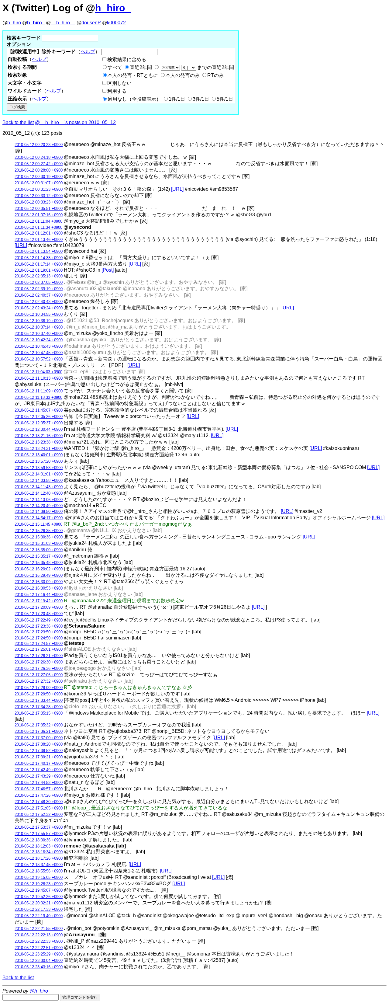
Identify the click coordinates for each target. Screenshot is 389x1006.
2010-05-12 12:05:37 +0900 (39, 423)
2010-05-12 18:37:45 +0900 (39, 864)
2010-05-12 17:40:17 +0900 (39, 763)
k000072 (116, 22)
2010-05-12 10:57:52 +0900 (39, 359)
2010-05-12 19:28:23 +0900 (39, 884)
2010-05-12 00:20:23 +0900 (39, 144)
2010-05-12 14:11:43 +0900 (39, 487)
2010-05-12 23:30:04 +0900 (39, 960)
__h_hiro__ (63, 22)
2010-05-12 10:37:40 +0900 (39, 333)
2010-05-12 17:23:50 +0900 (39, 632)
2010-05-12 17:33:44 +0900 (39, 700)
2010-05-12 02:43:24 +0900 (39, 308)
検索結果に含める (126, 59)
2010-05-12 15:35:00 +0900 (39, 550)
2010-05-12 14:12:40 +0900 (39, 493)
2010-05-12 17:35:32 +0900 (39, 725)
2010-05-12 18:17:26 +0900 (39, 858)
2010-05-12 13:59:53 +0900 (39, 467)
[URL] (177, 189)
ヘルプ (88, 51)
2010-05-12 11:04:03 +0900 (38, 372)
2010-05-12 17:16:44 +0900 (39, 594)
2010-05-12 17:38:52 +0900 (39, 750)
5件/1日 (225, 99)
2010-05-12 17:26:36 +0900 (39, 668)
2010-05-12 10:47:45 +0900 (39, 352)
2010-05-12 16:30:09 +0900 (39, 582)
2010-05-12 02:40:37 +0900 (39, 295)
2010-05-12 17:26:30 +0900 (39, 662)
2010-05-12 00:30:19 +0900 (39, 176)
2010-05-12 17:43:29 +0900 (39, 776)
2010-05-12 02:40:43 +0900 (39, 301)
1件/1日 (177, 99)
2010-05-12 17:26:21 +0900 (39, 655)
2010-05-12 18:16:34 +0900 (39, 852)
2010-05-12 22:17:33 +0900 (39, 909)
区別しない (119, 83)
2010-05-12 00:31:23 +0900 (39, 189)
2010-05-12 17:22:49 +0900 (39, 620)
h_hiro (14, 22)
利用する (117, 91)
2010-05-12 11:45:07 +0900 (39, 410)
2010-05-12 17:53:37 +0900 (39, 827)
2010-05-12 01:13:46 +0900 (39, 239)
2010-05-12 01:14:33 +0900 (39, 258)
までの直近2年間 (215, 67)
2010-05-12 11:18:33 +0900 (38, 397)
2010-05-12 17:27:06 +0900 (39, 675)
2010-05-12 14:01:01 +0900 (39, 474)
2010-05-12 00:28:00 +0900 (39, 170)
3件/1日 (201, 99)
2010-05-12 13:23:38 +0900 (39, 442)
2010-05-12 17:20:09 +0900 (39, 607)
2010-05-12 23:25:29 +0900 (39, 954)
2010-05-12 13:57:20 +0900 (39, 461)
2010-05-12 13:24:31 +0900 (39, 448)
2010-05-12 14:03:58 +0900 (39, 480)
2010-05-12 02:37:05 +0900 (39, 282)
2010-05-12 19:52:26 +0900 (39, 896)
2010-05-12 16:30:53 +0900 (39, 588)
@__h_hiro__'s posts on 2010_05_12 (75, 122)
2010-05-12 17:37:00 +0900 (39, 738)
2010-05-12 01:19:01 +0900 (39, 270)
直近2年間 (141, 67)
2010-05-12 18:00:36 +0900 (39, 840)
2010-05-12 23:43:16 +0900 (39, 967)
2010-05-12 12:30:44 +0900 (39, 429)
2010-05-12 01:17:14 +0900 (39, 264)
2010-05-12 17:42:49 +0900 (39, 770)
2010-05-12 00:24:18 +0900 (39, 157)
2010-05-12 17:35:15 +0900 (39, 713)
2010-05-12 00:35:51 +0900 (39, 208)
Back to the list (18, 122)
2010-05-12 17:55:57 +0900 (39, 833)
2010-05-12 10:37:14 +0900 (39, 327)
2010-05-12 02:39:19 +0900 (39, 289)
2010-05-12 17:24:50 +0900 (39, 638)
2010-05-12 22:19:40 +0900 (39, 916)
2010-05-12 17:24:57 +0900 (39, 643)
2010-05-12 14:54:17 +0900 (39, 518)
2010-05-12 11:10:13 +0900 (39, 378)
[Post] (108, 270)
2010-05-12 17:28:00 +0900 (39, 687)
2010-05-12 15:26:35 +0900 (39, 530)
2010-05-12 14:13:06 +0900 (39, 499)
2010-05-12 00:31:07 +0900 (39, 183)
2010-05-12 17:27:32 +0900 (39, 681)
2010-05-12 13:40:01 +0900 (39, 455)
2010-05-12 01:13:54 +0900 (39, 251)
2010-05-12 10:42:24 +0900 (39, 340)
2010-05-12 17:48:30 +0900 (39, 801)
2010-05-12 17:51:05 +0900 (39, 808)
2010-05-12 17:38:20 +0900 (39, 744)
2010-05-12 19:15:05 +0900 (39, 877)
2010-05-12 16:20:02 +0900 (39, 569)
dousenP (91, 22)
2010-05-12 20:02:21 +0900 (39, 903)
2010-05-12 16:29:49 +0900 (39, 575)
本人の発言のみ (183, 75)
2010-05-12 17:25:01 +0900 (39, 649)
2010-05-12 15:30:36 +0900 (39, 537)
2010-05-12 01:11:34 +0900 (38, 227)
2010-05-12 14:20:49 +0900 (39, 505)
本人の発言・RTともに (133, 75)
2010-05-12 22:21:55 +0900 (39, 928)
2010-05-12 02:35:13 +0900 (39, 276)
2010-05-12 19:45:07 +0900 (39, 890)
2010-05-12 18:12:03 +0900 (39, 846)
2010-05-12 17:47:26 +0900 (39, 795)
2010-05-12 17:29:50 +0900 (39, 694)
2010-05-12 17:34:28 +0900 (39, 707)
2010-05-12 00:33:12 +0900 (39, 195)
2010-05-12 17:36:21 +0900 (39, 731)
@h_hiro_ (40, 991)
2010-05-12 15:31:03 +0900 (39, 543)
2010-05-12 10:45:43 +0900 (39, 346)
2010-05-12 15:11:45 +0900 (38, 524)
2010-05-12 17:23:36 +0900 (39, 626)
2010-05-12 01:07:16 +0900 (39, 215)
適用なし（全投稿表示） (134, 99)
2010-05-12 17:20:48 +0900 (39, 613)
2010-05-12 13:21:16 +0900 (39, 435)
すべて (115, 67)
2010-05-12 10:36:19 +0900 (39, 321)
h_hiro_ (113, 7)
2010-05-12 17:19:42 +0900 (39, 601)
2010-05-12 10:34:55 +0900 (39, 314)
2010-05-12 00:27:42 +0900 (39, 164)
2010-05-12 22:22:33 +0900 (39, 941)
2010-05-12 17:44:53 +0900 (39, 782)
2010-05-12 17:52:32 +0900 (39, 814)
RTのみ (215, 75)
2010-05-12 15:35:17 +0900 (39, 556)
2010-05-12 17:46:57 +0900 (39, 789)
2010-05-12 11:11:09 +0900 (39, 391)
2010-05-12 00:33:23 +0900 (39, 202)
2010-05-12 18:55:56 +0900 (39, 871)
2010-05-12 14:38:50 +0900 (39, 511)
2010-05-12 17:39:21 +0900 (39, 757)
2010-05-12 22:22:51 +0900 (39, 947)
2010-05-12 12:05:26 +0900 (39, 416)
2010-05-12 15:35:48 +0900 (39, 562)
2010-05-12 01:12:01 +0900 (39, 233)
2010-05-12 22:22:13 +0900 (39, 935)
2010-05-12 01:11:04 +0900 (38, 221)
